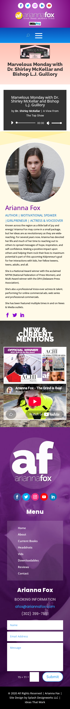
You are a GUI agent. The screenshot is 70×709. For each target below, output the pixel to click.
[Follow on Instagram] (35, 5)
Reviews (23, 567)
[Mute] (48, 123)
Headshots (25, 547)
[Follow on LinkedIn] (42, 5)
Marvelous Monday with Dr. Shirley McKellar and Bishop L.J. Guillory (35, 69)
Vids (20, 554)
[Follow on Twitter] (28, 5)
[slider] (55, 123)
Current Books (28, 541)
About (22, 534)
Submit (52, 676)
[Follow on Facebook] (21, 5)
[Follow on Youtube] (49, 5)
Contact (23, 573)
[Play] (12, 123)
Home (22, 528)
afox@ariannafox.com (35, 606)
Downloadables (28, 560)
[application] (35, 123)
